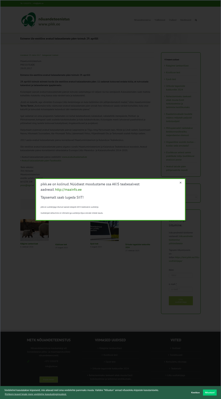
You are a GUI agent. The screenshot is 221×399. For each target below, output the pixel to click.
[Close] (180, 182)
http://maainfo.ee (68, 189)
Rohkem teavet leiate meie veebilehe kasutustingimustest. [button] (36, 394)
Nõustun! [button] (210, 392)
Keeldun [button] (195, 392)
